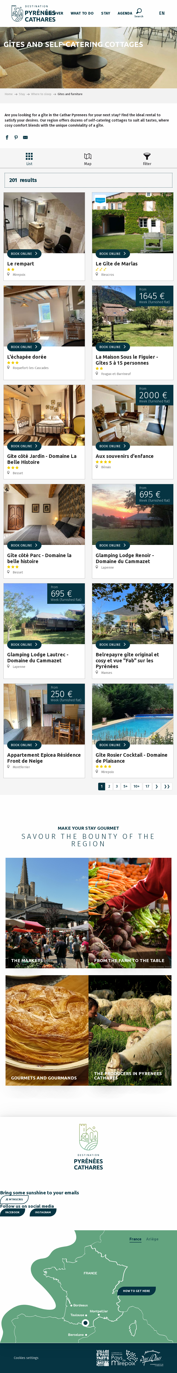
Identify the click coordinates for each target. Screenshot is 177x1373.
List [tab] (29, 164)
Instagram (43, 1212)
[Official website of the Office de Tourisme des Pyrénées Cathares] (34, 13)
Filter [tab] (147, 164)
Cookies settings (26, 1358)
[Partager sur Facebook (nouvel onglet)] (7, 138)
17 (147, 786)
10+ (136, 786)
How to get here (136, 1290)
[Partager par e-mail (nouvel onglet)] (25, 138)
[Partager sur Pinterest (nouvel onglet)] (16, 138)
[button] (139, 13)
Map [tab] (87, 164)
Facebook (12, 1212)
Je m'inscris (14, 1199)
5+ (126, 786)
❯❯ (167, 786)
